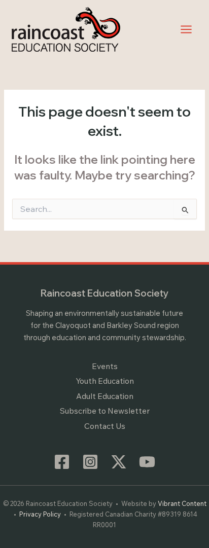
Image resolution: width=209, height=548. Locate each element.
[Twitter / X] (119, 462)
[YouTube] (147, 462)
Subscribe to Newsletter (105, 411)
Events (105, 366)
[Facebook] (62, 462)
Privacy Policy (40, 514)
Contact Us (104, 426)
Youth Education (105, 381)
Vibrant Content (182, 503)
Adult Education (104, 396)
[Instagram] (90, 462)
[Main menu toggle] (186, 29)
